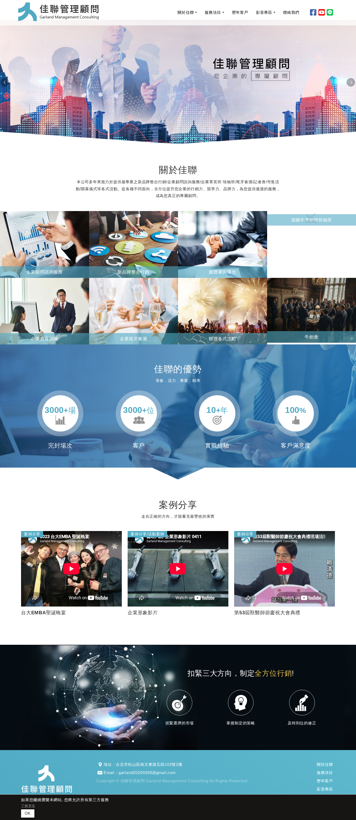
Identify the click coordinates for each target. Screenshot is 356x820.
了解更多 (28, 806)
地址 (108, 764)
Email (109, 773)
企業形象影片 (143, 612)
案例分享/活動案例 (147, 534)
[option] (178, 82)
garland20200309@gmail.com (147, 773)
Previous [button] (5, 82)
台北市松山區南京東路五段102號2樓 (149, 764)
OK (28, 813)
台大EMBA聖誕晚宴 (43, 612)
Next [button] (351, 82)
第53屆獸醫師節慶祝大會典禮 (267, 612)
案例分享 (32, 534)
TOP (343, 707)
